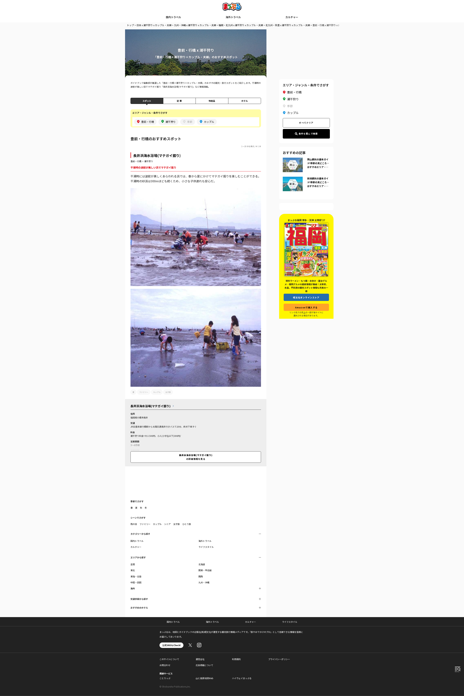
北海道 (201, 564)
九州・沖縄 (203, 582)
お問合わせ (165, 665)
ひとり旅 (186, 523)
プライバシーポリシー (279, 659)
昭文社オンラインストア (306, 297)
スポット (146, 100)
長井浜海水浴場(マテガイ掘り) (157, 155)
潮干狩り (148, 161)
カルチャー (291, 17)
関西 (200, 576)
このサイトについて (169, 659)
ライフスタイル (206, 546)
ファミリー (143, 392)
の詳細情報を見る (195, 456)
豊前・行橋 (135, 161)
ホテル (244, 100)
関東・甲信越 (205, 570)
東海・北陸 (135, 576)
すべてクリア (306, 123)
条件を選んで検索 (308, 133)
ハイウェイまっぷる (242, 678)
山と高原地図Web (204, 678)
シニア (167, 523)
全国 (132, 564)
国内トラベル (173, 17)
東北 (132, 570)
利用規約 (236, 659)
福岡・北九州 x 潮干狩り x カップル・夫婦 (241, 25)
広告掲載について (204, 665)
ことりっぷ (165, 678)
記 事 (179, 100)
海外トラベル (233, 17)
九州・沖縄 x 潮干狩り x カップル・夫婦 (195, 25)
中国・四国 (135, 582)
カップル (156, 392)
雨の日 (133, 523)
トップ (130, 25)
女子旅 (168, 392)
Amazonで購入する (306, 307)
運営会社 (200, 659)
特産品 (212, 100)
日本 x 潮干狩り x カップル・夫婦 (153, 25)
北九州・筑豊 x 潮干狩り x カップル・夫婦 (288, 25)
